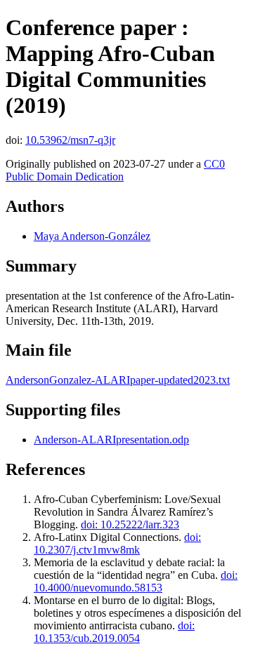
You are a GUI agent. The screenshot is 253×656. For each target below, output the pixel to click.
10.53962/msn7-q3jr (70, 140)
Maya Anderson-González (92, 236)
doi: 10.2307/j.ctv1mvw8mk (117, 543)
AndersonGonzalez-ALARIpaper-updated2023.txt (118, 380)
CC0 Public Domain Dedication (115, 170)
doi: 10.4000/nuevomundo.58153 (136, 581)
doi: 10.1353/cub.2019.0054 (114, 632)
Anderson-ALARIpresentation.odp (111, 440)
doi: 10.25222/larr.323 (130, 524)
